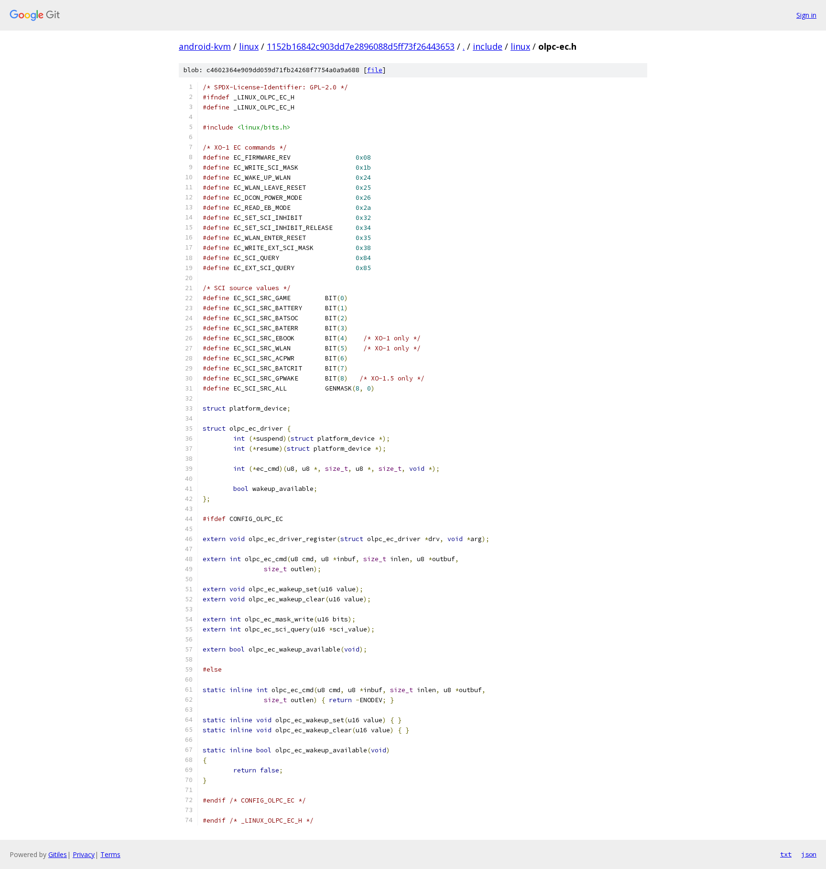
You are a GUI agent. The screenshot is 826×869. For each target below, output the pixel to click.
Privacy (84, 854)
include (487, 46)
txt (786, 854)
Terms (110, 854)
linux (249, 46)
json (808, 854)
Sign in (806, 15)
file (374, 70)
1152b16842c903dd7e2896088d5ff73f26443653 (361, 46)
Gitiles (57, 854)
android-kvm (205, 46)
